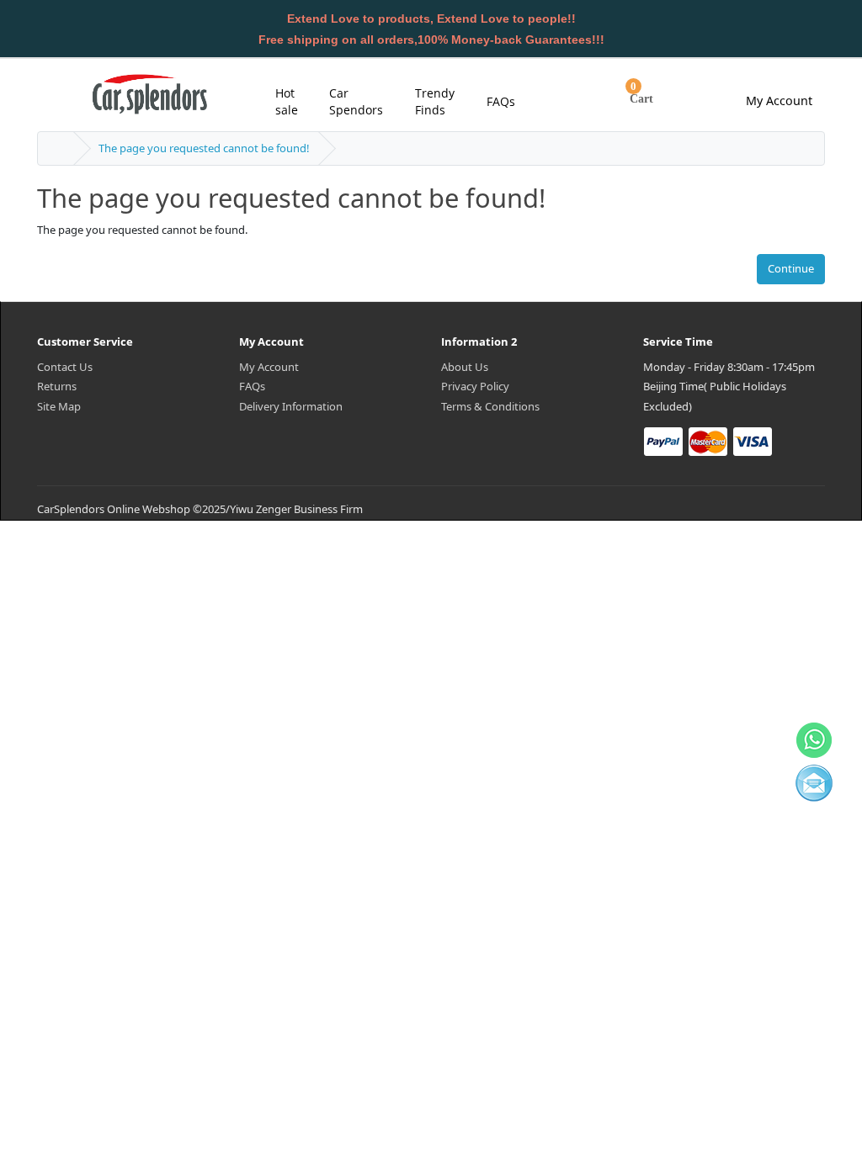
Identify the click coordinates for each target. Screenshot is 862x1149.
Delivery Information (291, 406)
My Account (269, 366)
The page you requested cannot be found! (204, 148)
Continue (791, 268)
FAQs (252, 386)
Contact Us (65, 366)
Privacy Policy (475, 386)
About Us (464, 366)
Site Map (59, 406)
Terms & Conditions (490, 406)
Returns (57, 386)
